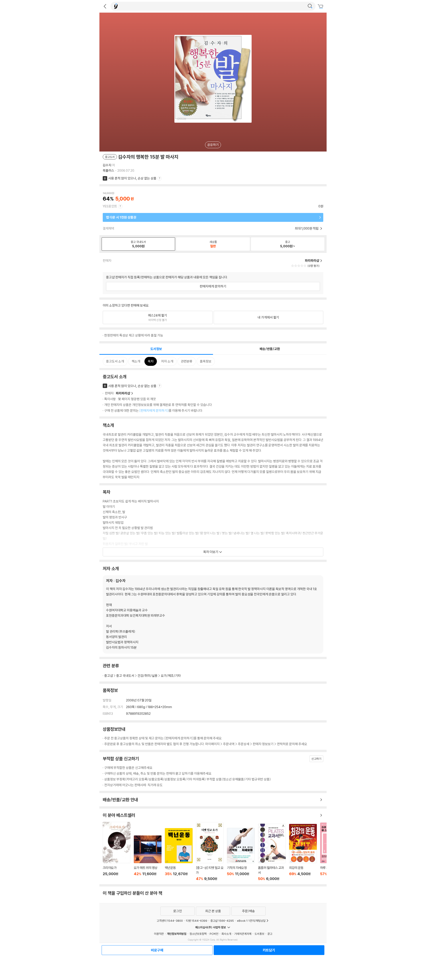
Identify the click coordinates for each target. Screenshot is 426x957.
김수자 (107, 165)
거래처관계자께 (242, 933)
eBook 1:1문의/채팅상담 (251, 920)
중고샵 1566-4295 (222, 920)
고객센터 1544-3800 (170, 920)
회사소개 (226, 933)
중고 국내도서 (125, 675)
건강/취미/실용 (148, 675)
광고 (269, 933)
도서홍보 (259, 933)
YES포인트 (110, 206)
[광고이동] (310, 6)
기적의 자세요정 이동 (241, 854)
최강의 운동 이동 (303, 852)
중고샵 (108, 675)
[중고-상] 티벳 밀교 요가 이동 (210, 851)
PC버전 (214, 933)
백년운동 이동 (179, 854)
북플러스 (108, 170)
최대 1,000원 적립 (307, 228)
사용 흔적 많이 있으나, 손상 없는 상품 (132, 178)
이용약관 (159, 933)
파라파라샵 (123, 393)
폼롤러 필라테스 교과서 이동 (272, 852)
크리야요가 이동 (116, 851)
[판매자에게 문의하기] (154, 410)
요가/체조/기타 (171, 675)
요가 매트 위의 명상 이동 (148, 858)
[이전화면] (104, 6)
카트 (321, 6)
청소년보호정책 (198, 933)
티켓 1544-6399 (196, 920)
